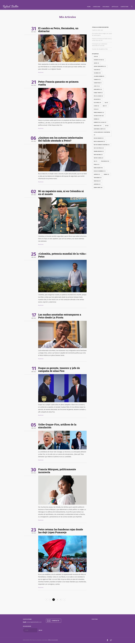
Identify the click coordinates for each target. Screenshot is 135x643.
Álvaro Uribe (98, 187)
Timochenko (97, 177)
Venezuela (97, 180)
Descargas (106, 6)
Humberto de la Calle (100, 122)
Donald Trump (98, 92)
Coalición (97, 69)
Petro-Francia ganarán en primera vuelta (58, 83)
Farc (105, 105)
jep (106, 125)
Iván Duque (97, 125)
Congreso (97, 79)
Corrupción (97, 82)
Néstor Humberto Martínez (101, 144)
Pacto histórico (99, 148)
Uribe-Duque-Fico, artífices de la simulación (57, 426)
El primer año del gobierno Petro (100, 49)
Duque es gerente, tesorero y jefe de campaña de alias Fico (59, 369)
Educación (97, 99)
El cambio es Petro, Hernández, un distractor (58, 30)
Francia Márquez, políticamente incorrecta (57, 471)
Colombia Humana (99, 76)
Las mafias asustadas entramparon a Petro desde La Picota (59, 316)
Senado (106, 174)
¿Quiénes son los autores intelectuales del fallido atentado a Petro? (60, 139)
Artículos (115, 6)
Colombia (97, 72)
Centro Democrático (100, 66)
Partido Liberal (98, 157)
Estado (96, 105)
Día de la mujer (98, 96)
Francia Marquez (99, 112)
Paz (95, 161)
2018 (96, 56)
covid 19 (97, 86)
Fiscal (96, 109)
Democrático (98, 89)
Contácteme (124, 6)
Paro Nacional (98, 154)
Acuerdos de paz (99, 59)
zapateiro (97, 184)
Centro (96, 63)
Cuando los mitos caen (97, 30)
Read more (40, 72)
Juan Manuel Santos (99, 128)
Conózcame (96, 6)
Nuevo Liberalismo (99, 141)
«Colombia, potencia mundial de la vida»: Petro (62, 255)
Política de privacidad (53, 640)
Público (96, 164)
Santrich (97, 174)
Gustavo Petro (99, 115)
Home (89, 6)
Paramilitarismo (99, 151)
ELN (106, 102)
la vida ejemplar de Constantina (102, 133)
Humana (96, 119)
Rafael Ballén (98, 167)
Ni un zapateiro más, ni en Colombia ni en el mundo (61, 192)
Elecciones (97, 102)
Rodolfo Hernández (100, 171)
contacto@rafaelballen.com (34, 622)
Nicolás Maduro (99, 138)
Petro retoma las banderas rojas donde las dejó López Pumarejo (60, 531)
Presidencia (105, 161)
